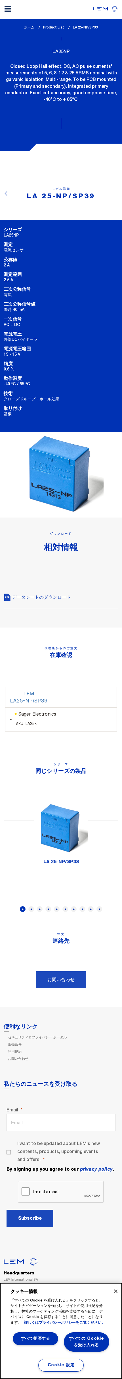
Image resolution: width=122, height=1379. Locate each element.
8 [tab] (82, 909)
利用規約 (15, 1051)
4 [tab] (48, 909)
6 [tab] (65, 909)
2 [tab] (31, 909)
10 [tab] (99, 909)
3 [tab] (40, 909)
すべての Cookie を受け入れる (86, 1342)
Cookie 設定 (61, 1365)
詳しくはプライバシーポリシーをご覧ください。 (64, 1323)
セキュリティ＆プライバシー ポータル (37, 1037)
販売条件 (15, 1044)
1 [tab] (23, 909)
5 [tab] (57, 909)
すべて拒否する (35, 1339)
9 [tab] (91, 909)
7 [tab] (74, 909)
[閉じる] (116, 1291)
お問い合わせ (61, 979)
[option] (61, 836)
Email (12, 1110)
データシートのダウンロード (41, 597)
